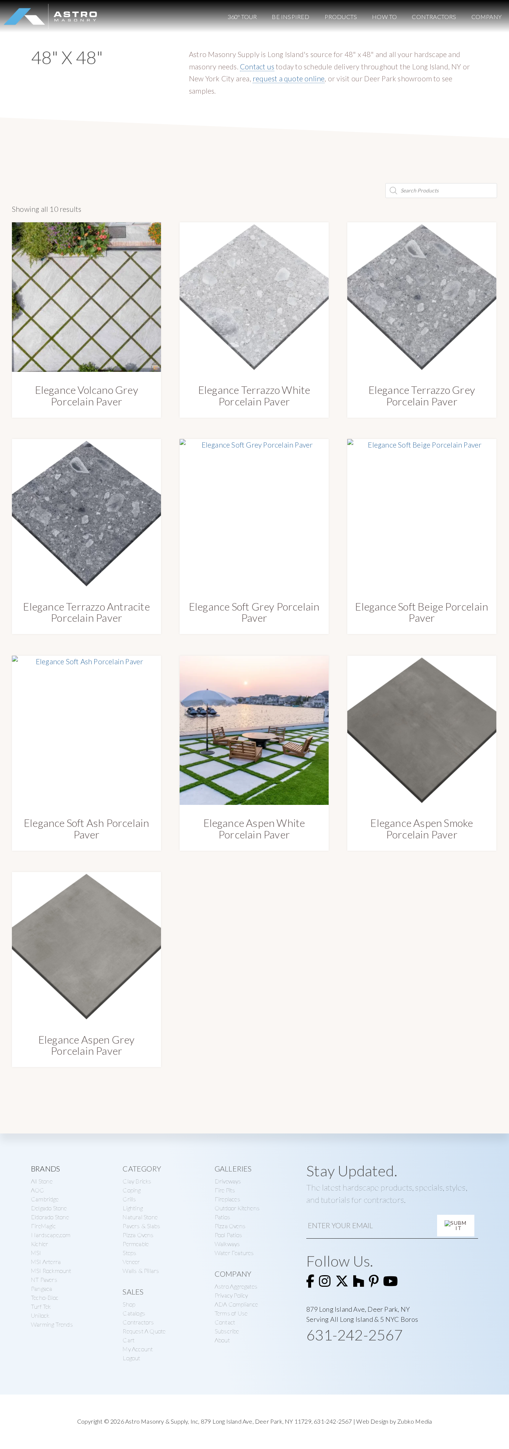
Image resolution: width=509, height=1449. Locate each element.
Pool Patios (228, 1234)
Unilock (40, 1315)
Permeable (136, 1243)
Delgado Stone (49, 1207)
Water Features (234, 1252)
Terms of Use (231, 1313)
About (222, 1339)
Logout (131, 1357)
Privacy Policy (231, 1295)
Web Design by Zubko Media (394, 1421)
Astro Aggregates (236, 1286)
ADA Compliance (236, 1304)
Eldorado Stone (50, 1216)
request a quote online (289, 78)
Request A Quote (144, 1330)
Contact (225, 1322)
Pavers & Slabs (141, 1225)
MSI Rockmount (51, 1270)
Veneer (131, 1261)
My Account (138, 1348)
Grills (129, 1198)
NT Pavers (44, 1279)
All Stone (42, 1181)
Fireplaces (227, 1198)
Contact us (257, 66)
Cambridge (45, 1198)
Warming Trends (52, 1324)
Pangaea (41, 1288)
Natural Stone (140, 1216)
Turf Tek (41, 1306)
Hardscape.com (51, 1234)
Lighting (133, 1207)
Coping (131, 1190)
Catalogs (134, 1313)
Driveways (228, 1181)
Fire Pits (225, 1190)
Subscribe (227, 1330)
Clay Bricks (137, 1181)
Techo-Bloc (45, 1297)
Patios (222, 1216)
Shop (129, 1304)
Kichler (39, 1243)
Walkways (227, 1243)
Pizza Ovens (138, 1234)
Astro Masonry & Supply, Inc (161, 1421)
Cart (129, 1339)
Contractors (138, 1322)
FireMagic (43, 1225)
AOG (37, 1190)
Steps (129, 1252)
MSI (36, 1252)
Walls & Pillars (141, 1270)
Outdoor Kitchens (237, 1207)
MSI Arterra (46, 1261)
